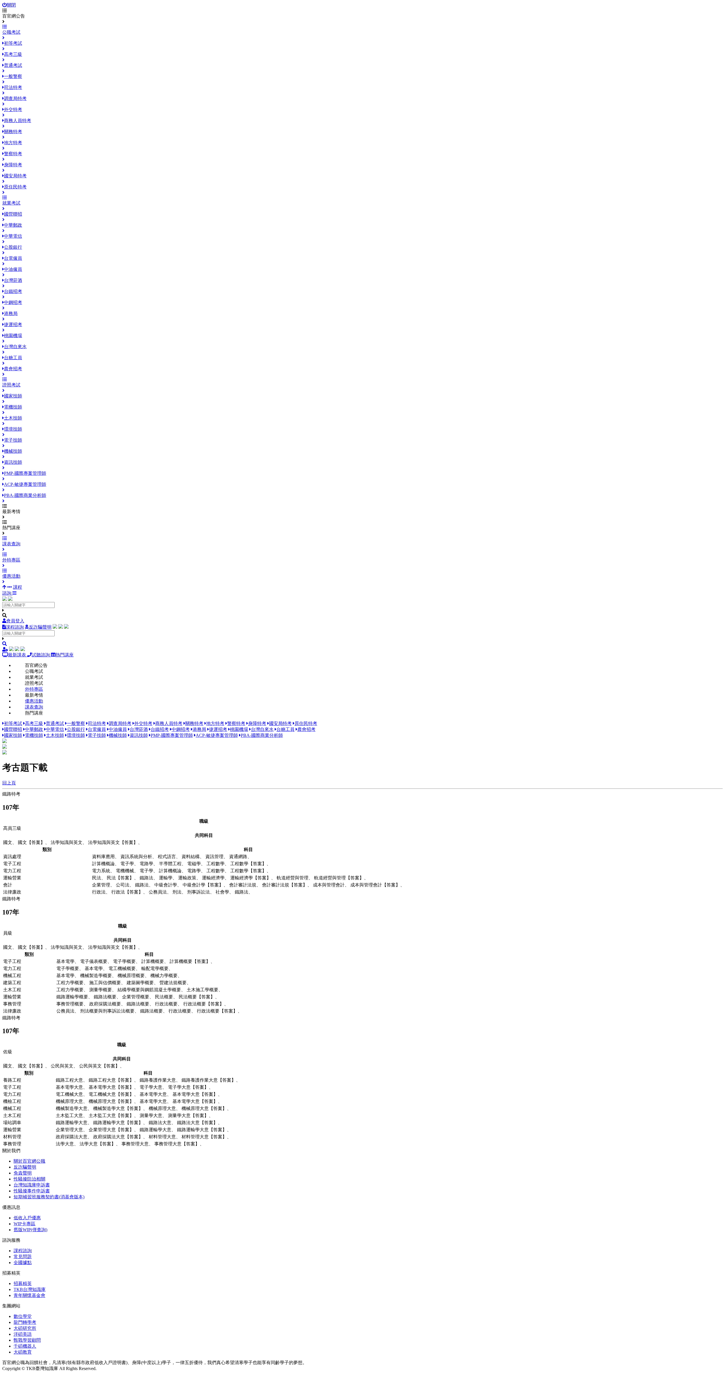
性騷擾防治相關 (29, 1179)
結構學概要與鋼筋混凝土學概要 (149, 989)
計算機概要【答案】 (190, 961)
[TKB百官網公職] (10, 599)
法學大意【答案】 (98, 1143)
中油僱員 (118, 729)
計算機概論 (103, 863)
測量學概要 (100, 989)
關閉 (11, 5)
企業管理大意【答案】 (111, 1129)
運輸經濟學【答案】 (250, 877)
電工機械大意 (69, 1094)
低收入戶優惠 (27, 1217)
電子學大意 (151, 1087)
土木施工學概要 (202, 989)
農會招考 (306, 729)
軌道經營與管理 (292, 877)
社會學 (222, 892)
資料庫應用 (103, 856)
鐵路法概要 (105, 996)
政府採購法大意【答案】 (118, 1136)
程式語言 (167, 856)
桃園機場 (239, 729)
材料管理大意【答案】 (204, 1136)
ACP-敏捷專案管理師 (217, 735)
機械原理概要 (131, 975)
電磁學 (194, 863)
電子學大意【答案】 (188, 1087)
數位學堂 (23, 1316)
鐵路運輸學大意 (72, 1122)
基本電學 (65, 961)
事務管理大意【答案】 (177, 1143)
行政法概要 (166, 1003)
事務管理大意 (135, 1143)
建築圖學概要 (140, 982)
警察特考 (236, 723)
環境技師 (76, 735)
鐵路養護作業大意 (158, 1080)
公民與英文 (62, 1066)
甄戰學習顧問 (27, 1340)
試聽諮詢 (41, 654)
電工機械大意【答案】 (111, 1094)
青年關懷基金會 (29, 1295)
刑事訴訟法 (198, 892)
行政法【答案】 (127, 892)
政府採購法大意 (72, 1136)
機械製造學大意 (72, 1108)
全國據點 (23, 1262)
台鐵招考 (160, 729)
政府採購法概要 (105, 1003)
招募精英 (23, 1283)
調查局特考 (120, 723)
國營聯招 (13, 729)
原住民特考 (306, 723)
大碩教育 (23, 1352)
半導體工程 (170, 863)
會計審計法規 (242, 884)
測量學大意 (151, 1115)
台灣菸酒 (139, 729)
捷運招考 (218, 729)
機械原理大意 (69, 1101)
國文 (7, 842)
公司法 (122, 884)
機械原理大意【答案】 (111, 1101)
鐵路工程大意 (69, 1080)
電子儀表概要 (93, 961)
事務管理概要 (70, 1003)
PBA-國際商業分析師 (262, 735)
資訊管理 (214, 856)
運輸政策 (187, 877)
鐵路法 (146, 877)
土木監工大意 (69, 1115)
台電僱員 (97, 729)
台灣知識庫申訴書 (32, 1184)
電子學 (127, 863)
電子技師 (97, 735)
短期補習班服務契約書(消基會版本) (49, 1196)
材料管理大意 (162, 1136)
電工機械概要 (122, 968)
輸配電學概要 (155, 968)
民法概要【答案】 (197, 996)
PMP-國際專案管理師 (172, 735)
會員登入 (15, 620)
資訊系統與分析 (136, 856)
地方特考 (215, 723)
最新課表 (17, 654)
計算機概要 (152, 961)
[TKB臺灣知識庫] (4, 599)
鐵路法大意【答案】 (197, 1122)
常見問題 (23, 1256)
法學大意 (65, 1143)
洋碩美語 (23, 1334)
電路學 (146, 863)
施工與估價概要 (105, 982)
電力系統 (101, 870)
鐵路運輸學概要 (72, 996)
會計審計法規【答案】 (284, 884)
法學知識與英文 (66, 842)
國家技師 (13, 735)
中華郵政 (34, 729)
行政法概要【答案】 (203, 1003)
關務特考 (194, 723)
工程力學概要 (70, 982)
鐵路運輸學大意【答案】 (118, 1122)
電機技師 (34, 735)
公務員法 (158, 892)
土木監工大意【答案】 (111, 1115)
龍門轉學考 (25, 1322)
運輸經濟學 (213, 877)
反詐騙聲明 (40, 627)
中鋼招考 (181, 729)
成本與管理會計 (329, 884)
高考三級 (34, 723)
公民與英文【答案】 (99, 1066)
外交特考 (143, 723)
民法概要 (164, 996)
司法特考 (97, 723)
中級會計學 (165, 884)
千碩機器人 (25, 1346)
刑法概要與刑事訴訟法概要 (107, 1011)
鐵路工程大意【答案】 (111, 1080)
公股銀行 (76, 729)
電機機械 (125, 870)
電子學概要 (124, 961)
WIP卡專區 (24, 1223)
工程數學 (215, 863)
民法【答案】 (120, 877)
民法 (96, 877)
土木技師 (55, 735)
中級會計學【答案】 (203, 884)
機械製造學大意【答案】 (118, 1108)
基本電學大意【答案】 (111, 1087)
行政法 (99, 892)
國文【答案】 (31, 842)
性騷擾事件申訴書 (32, 1190)
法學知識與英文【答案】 (113, 842)
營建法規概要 (173, 982)
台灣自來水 (262, 729)
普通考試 (55, 723)
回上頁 (9, 782)
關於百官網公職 (29, 1161)
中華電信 (55, 729)
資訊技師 (139, 735)
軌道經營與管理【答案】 (339, 877)
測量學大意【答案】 (188, 1115)
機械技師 (118, 735)
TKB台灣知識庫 (30, 1289)
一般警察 (76, 723)
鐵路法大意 (160, 1122)
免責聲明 (23, 1173)
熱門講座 (65, 654)
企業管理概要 (135, 996)
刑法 (177, 892)
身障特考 (257, 723)
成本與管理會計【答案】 (375, 884)
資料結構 (191, 856)
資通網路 (238, 856)
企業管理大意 (69, 1129)
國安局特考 (280, 723)
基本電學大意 (69, 1087)
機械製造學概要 (96, 975)
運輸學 (165, 877)
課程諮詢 (15, 627)
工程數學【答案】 (248, 863)
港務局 (199, 729)
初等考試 (13, 723)
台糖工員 (285, 729)
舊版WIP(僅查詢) (30, 1229)
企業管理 (101, 884)
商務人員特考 (168, 723)
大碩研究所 (25, 1328)
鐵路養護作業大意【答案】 (209, 1080)
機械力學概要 (164, 975)
